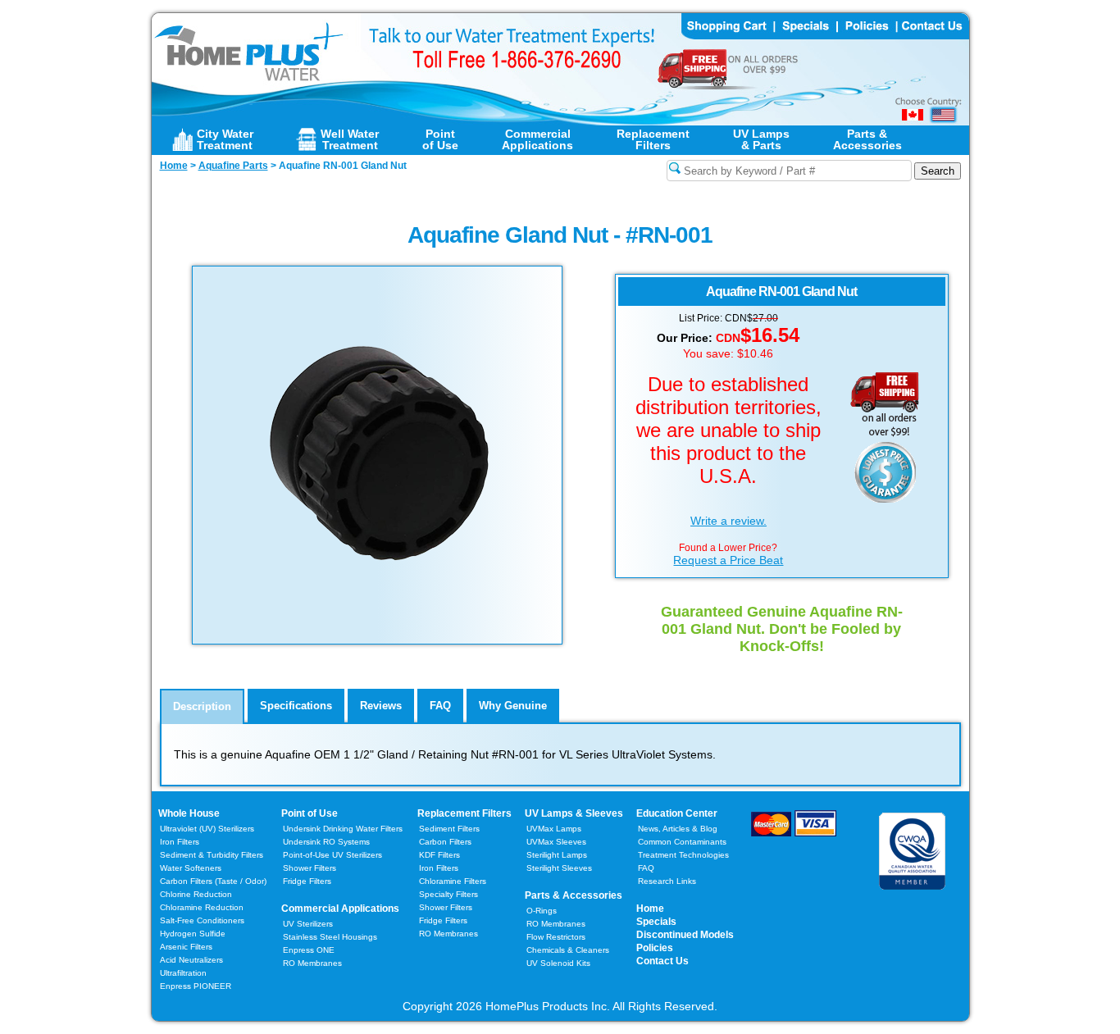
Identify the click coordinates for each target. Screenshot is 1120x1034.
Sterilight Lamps (556, 854)
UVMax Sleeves (556, 841)
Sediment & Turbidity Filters (211, 854)
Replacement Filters (464, 813)
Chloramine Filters (452, 881)
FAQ (646, 867)
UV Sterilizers (308, 923)
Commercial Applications (340, 908)
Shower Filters (309, 867)
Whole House (189, 813)
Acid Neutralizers (191, 959)
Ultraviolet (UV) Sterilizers (207, 828)
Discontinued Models (685, 935)
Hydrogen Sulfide (192, 933)
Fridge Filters (307, 881)
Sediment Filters (449, 828)
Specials (656, 921)
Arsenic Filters (186, 946)
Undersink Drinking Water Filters (343, 828)
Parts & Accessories (573, 895)
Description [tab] (202, 706)
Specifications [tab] (296, 705)
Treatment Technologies (683, 854)
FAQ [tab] (440, 705)
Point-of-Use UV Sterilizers (332, 854)
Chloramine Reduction (202, 907)
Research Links (667, 881)
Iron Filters (179, 841)
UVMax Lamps (553, 828)
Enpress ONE (309, 949)
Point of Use (309, 813)
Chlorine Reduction (196, 894)
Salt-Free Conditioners (202, 920)
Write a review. (728, 520)
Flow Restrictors (555, 936)
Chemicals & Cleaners (567, 949)
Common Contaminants (682, 841)
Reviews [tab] (381, 705)
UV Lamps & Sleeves (574, 813)
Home (650, 908)
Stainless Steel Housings (330, 936)
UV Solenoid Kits (558, 963)
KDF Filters (439, 854)
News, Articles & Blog (677, 828)
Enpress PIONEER (195, 986)
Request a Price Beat (728, 560)
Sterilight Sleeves (559, 867)
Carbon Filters (213, 881)
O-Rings (541, 910)
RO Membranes (312, 963)
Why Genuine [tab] (513, 705)
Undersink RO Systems (326, 841)
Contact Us (662, 961)
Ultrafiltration (183, 972)
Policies (654, 948)
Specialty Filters (448, 894)
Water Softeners (190, 867)
